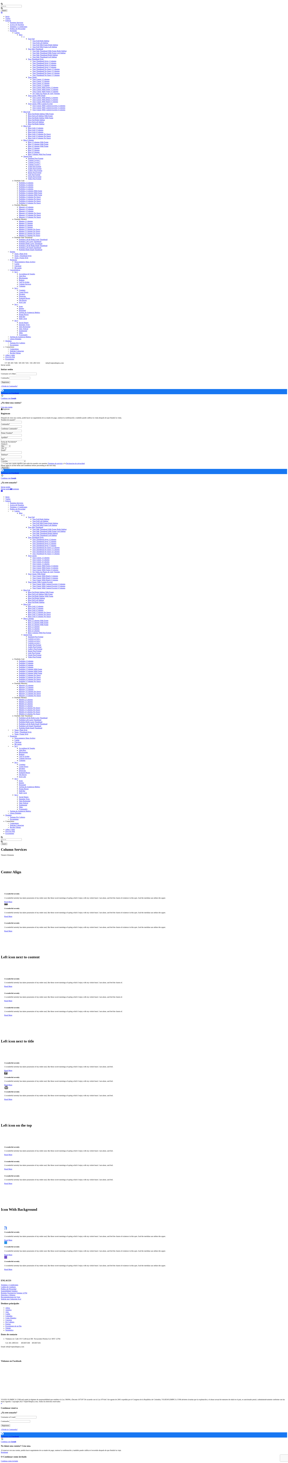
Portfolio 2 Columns (26, 183)
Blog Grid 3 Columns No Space (39, 136)
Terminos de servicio (55, 463)
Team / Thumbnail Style (23, 256)
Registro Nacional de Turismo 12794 (14, 1293)
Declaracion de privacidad (75, 463)
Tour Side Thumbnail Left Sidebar (44, 57)
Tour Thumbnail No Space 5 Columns (46, 75)
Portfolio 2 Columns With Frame (30, 191)
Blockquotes (23, 278)
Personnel (22, 310)
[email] (2, 491)
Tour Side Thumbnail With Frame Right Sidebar (49, 51)
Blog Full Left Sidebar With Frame (40, 116)
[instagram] (5, 491)
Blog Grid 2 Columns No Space (39, 134)
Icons (21, 306)
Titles (21, 333)
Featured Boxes (24, 298)
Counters (22, 290)
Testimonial (23, 331)
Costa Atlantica (10, 1318)
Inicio (7, 16)
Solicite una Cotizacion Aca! (11, 1299)
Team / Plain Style (20, 254)
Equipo (12, 252)
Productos (13, 260)
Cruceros (8, 1320)
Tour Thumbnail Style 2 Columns (44, 61)
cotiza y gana (10, 355)
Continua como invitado (9, 1461)
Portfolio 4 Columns (26, 187)
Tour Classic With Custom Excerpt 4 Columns (48, 110)
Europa (8, 1324)
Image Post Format (34, 173)
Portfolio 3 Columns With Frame (30, 193)
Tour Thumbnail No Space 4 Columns (46, 73)
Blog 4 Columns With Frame (38, 146)
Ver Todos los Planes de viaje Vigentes (46, 93)
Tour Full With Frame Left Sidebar (44, 47)
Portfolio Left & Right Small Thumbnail (33, 246)
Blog (20, 35)
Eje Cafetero (9, 1322)
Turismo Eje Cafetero (17, 343)
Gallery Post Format (35, 171)
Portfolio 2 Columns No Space (30, 197)
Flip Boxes (23, 300)
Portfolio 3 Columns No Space (30, 199)
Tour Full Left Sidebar (40, 43)
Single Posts (27, 156)
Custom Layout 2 (34, 162)
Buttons (21, 280)
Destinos (8, 341)
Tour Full (31, 39)
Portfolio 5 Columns (26, 189)
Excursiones (14, 345)
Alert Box (22, 276)
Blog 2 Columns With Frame (38, 142)
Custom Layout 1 (34, 160)
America (8, 1310)
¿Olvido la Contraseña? (9, 386)
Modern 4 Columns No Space (29, 233)
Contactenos (14, 349)
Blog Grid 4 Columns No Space (39, 138)
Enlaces (8, 21)
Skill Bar (22, 317)
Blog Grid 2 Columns (35, 128)
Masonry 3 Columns (26, 209)
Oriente (8, 1328)
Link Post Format (34, 175)
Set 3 (16, 304)
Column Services (25, 284)
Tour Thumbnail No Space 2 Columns (46, 69)
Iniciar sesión (5, 487)
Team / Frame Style (21, 258)
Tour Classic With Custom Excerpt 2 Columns (48, 106)
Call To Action (24, 282)
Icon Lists (22, 302)
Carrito (16, 264)
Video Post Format (34, 179)
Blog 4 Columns (34, 152)
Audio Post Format (34, 169)
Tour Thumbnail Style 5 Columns (44, 67)
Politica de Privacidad (17, 29)
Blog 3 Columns (34, 150)
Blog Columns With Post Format (39, 154)
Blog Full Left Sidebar (36, 122)
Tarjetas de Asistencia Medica (29, 312)
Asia (7, 1312)
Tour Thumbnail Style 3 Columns (44, 63)
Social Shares (23, 323)
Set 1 (16, 272)
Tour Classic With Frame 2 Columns (45, 87)
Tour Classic (32, 77)
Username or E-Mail (8, 374)
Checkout (17, 266)
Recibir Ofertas (15, 353)
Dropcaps (22, 296)
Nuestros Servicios (16, 23)
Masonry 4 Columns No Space (30, 213)
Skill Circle (23, 319)
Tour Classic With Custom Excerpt (40, 104)
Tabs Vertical (23, 329)
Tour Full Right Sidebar (40, 41)
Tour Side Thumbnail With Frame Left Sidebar (49, 53)
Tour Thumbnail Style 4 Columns (44, 65)
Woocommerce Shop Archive (24, 262)
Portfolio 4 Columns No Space (30, 201)
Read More (8, 902)
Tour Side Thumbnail (35, 49)
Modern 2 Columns (26, 221)
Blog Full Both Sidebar (36, 124)
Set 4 (16, 321)
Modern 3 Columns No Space (29, 231)
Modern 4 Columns (26, 225)
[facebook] (3, 491)
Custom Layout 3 (34, 164)
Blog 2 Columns (34, 148)
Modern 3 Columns (26, 223)
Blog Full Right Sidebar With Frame (41, 114)
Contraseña (5, 378)
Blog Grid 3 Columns (35, 130)
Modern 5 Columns (26, 227)
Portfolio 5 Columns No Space (30, 203)
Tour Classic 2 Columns (41, 79)
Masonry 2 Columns (26, 211)
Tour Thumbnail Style (36, 59)
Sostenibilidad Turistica (9, 1291)
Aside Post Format (34, 166)
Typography (23, 335)
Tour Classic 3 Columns (41, 81)
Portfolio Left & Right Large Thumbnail (33, 239)
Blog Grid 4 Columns (35, 132)
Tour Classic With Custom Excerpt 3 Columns (48, 108)
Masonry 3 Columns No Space (30, 215)
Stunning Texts (24, 325)
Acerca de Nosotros (17, 25)
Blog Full (26, 112)
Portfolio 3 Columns (26, 185)
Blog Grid (27, 126)
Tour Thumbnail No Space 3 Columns (46, 71)
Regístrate (4, 1452)
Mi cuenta (17, 268)
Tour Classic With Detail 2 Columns (45, 98)
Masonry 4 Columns (26, 207)
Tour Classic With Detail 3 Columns (45, 100)
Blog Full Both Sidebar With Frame (40, 118)
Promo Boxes (24, 314)
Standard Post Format (35, 158)
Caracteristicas (15, 270)
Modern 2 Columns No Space (29, 229)
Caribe (7, 1314)
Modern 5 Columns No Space (29, 235)
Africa (7, 1308)
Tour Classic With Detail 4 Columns (45, 102)
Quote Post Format (34, 177)
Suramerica (9, 1330)
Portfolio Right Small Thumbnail (30, 250)
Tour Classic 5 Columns (41, 85)
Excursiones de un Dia (13, 1326)
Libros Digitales (15, 339)
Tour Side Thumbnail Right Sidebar (45, 55)
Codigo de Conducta (8, 1287)
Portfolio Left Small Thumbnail (30, 248)
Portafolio (13, 31)
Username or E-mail (8, 1417)
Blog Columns (28, 140)
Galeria (17, 33)
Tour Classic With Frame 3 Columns (45, 89)
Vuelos (7, 18)
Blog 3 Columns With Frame (38, 144)
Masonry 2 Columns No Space (30, 217)
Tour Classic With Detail (36, 96)
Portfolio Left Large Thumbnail (30, 242)
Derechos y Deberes (8, 1295)
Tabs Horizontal (24, 327)
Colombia (8, 1316)
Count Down (23, 292)
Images (21, 308)
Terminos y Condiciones (18, 27)
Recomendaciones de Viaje (10, 1297)
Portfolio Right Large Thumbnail (30, 244)
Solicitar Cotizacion (17, 351)
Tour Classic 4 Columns (41, 83)
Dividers (22, 294)
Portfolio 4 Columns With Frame (30, 195)
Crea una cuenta (6, 407)
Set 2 (16, 288)
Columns (22, 286)
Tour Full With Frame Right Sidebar (45, 45)
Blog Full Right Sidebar (36, 120)
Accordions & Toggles (27, 274)
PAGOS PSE (10, 357)
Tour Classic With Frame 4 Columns (45, 91)
